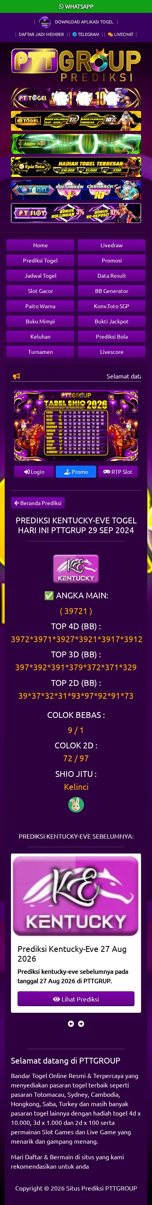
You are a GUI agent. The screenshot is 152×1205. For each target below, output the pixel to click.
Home (40, 244)
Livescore (112, 351)
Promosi (112, 260)
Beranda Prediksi (40, 502)
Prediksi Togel (40, 260)
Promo (79, 471)
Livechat (123, 34)
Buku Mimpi (40, 321)
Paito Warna (40, 305)
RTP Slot (121, 471)
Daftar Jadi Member (41, 34)
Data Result (111, 275)
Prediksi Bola (112, 336)
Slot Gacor (40, 290)
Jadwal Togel (41, 275)
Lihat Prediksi (79, 999)
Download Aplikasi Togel (84, 21)
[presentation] (71, 1023)
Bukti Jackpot (112, 321)
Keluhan (40, 336)
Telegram (88, 34)
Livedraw (112, 244)
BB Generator (111, 290)
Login (37, 471)
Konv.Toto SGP (111, 305)
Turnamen (40, 351)
